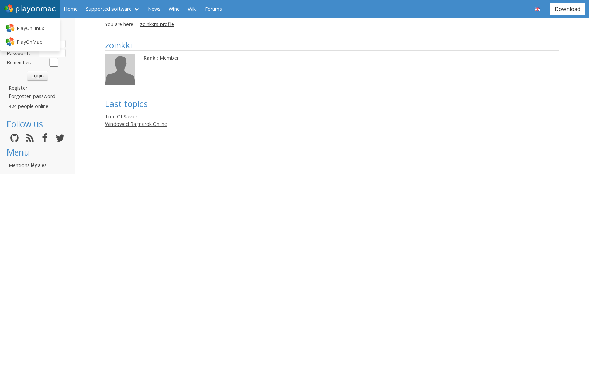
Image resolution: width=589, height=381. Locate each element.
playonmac (35, 8)
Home (71, 8)
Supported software (109, 8)
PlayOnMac (29, 42)
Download (567, 9)
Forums (213, 8)
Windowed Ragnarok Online (136, 124)
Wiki (192, 8)
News (154, 8)
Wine (174, 8)
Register (18, 88)
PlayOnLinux (30, 28)
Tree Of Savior (121, 116)
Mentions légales (28, 165)
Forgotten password (32, 96)
